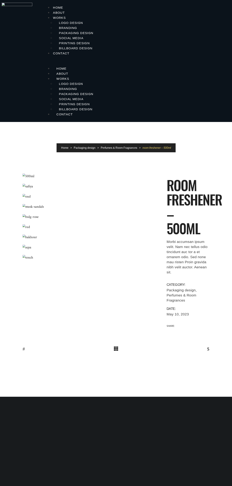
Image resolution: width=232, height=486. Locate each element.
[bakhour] (92, 237)
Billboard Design (75, 48)
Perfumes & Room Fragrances (119, 147)
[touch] (92, 257)
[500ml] (92, 176)
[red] (92, 227)
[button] (138, 61)
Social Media (71, 38)
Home (58, 7)
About (59, 12)
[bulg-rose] (92, 216)
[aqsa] (92, 247)
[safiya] (92, 186)
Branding (68, 28)
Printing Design (74, 43)
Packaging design (84, 147)
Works (59, 17)
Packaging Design (76, 33)
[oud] (92, 196)
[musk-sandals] (92, 206)
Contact (61, 53)
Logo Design (71, 23)
